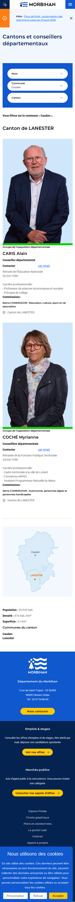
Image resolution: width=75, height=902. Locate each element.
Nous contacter (37, 711)
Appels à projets (37, 842)
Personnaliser (15, 895)
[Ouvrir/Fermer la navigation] (70, 4)
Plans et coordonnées (38, 823)
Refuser (38, 895)
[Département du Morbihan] (37, 4)
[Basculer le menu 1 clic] (5, 4)
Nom (15, 73)
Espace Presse (37, 811)
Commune (18, 83)
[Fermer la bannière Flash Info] (71, 18)
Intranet (37, 836)
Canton (16, 97)
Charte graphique (37, 817)
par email (44, 265)
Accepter (58, 895)
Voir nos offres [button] (35, 752)
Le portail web (37, 830)
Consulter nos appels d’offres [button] (36, 793)
